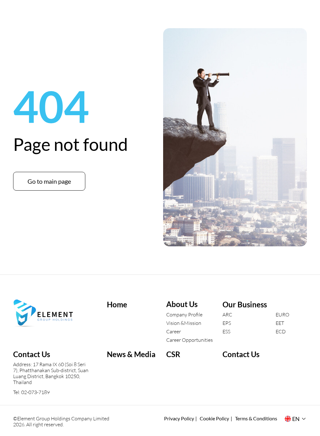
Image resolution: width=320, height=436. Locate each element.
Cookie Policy (214, 418)
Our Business (244, 304)
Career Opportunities (189, 340)
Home (117, 304)
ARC (227, 314)
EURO (282, 314)
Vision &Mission (183, 323)
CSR (173, 354)
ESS (226, 331)
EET (280, 323)
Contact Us (240, 354)
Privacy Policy (179, 418)
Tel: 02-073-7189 (31, 392)
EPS (226, 323)
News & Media (131, 354)
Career (173, 331)
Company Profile (184, 314)
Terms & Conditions (256, 418)
